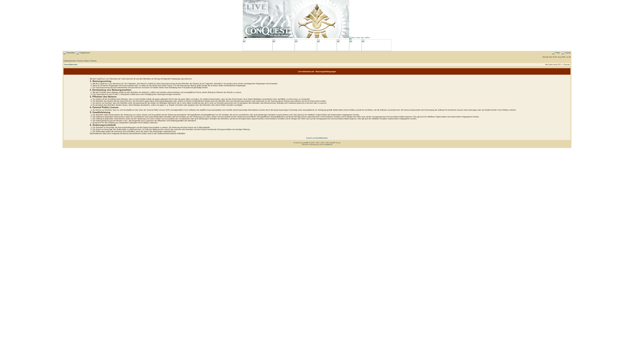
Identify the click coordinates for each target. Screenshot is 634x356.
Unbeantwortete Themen (73, 61)
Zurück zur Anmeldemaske (317, 138)
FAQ (558, 53)
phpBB (305, 143)
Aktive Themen (91, 61)
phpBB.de (328, 144)
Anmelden (71, 53)
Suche (568, 53)
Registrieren (85, 53)
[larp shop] (359, 37)
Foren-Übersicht (70, 64)
